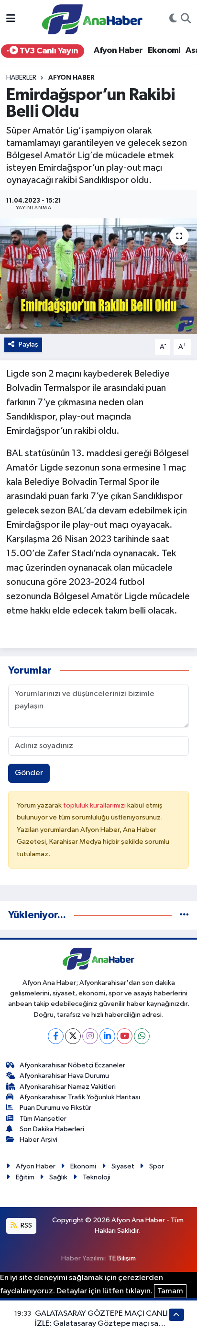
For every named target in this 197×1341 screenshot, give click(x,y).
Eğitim (25, 1177)
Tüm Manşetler (43, 1118)
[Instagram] (90, 1036)
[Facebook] (56, 1036)
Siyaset (122, 1166)
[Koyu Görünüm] (173, 19)
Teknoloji (96, 1177)
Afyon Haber (118, 50)
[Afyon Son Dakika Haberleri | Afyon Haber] (92, 19)
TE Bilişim (122, 1258)
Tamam (170, 1291)
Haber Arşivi (38, 1139)
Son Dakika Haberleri (52, 1129)
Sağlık (58, 1177)
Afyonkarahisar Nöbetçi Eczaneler (72, 1065)
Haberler (21, 77)
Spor (156, 1166)
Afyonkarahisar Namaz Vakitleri (68, 1086)
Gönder (29, 773)
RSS (25, 1225)
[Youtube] (124, 1036)
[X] (73, 1036)
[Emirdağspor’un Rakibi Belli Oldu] (98, 275)
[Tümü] (184, 915)
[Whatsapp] (142, 1036)
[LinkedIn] (107, 1036)
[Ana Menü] (10, 19)
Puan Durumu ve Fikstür (55, 1107)
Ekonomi (164, 50)
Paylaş (28, 344)
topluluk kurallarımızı (95, 805)
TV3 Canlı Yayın (48, 51)
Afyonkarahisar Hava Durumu (64, 1075)
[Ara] (186, 19)
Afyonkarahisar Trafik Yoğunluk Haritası (80, 1097)
